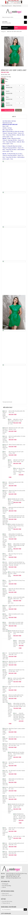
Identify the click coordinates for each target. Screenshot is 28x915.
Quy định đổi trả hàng (7, 901)
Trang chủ (3, 31)
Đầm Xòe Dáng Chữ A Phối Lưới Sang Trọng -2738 (18, 526)
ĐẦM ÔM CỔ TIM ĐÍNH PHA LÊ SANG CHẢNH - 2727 (18, 754)
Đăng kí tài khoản (17, 5)
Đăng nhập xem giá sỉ (7, 5)
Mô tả (14, 116)
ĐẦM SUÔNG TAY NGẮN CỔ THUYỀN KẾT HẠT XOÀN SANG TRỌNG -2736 (16, 536)
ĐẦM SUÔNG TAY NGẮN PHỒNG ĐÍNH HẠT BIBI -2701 (19, 545)
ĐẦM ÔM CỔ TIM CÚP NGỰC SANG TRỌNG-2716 (18, 632)
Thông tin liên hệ (6, 903)
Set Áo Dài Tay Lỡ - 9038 (19, 836)
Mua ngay (18, 110)
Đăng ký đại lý (5, 893)
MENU (16, 27)
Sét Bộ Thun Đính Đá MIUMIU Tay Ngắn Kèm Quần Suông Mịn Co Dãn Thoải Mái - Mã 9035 (17, 564)
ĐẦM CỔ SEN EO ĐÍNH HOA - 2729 (17, 444)
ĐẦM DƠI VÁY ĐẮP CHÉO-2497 (14, 31)
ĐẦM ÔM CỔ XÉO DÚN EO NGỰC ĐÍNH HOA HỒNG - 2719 (18, 806)
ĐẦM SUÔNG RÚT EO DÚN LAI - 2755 (22, 642)
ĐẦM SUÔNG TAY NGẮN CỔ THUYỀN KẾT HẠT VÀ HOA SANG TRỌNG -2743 (19, 705)
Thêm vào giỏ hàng (8, 110)
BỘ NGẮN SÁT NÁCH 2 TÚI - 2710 (17, 737)
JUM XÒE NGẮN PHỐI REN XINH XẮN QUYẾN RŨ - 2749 (22, 716)
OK (25, 909)
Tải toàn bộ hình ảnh (7, 402)
